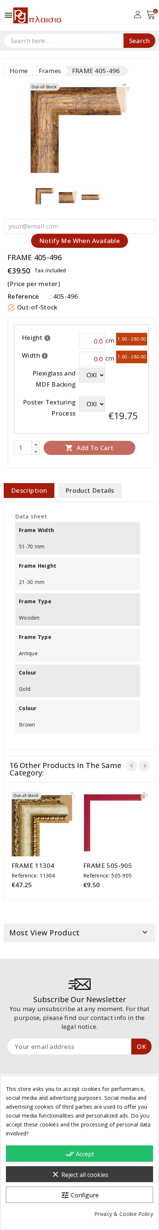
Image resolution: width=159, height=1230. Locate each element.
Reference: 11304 (33, 875)
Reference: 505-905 (107, 875)
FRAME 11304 (32, 865)
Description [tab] (29, 490)
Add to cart (89, 447)
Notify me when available (79, 240)
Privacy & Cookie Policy (123, 1213)
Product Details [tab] (89, 490)
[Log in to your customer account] (137, 14)
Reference (23, 296)
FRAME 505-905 (107, 865)
